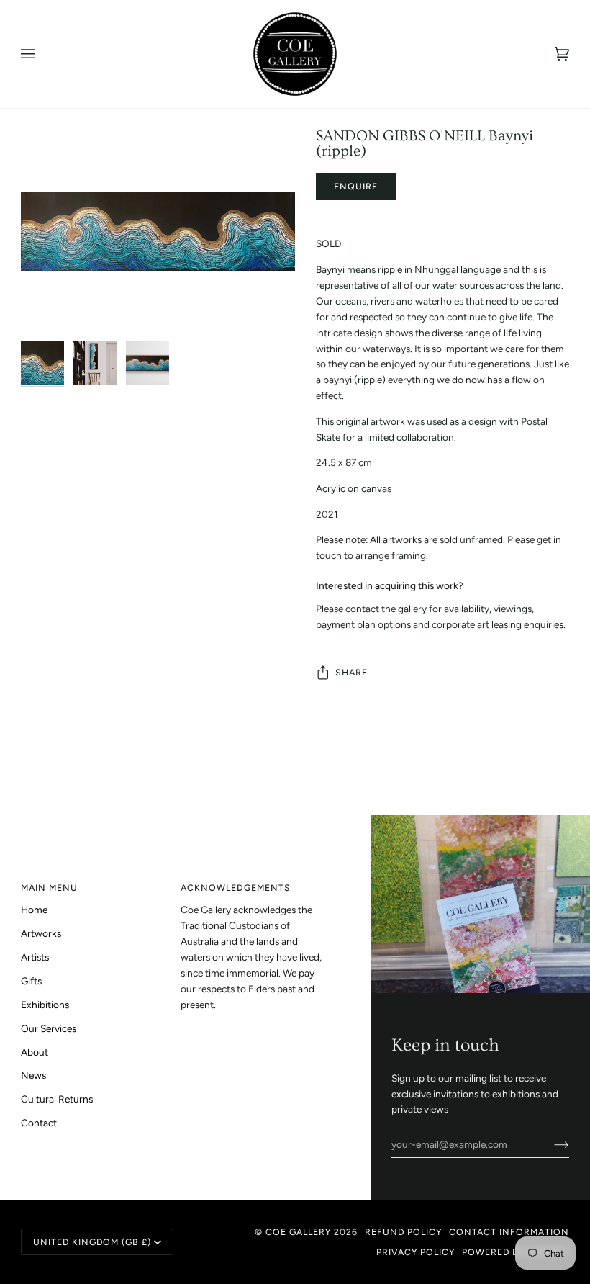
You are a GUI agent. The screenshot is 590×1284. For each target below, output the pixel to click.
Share (351, 672)
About (34, 1052)
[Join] (550, 1144)
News (33, 1075)
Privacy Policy (415, 1252)
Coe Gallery (298, 1231)
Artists (35, 957)
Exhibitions (45, 1004)
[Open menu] (42, 54)
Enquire (356, 186)
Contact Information (509, 1231)
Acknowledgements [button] (236, 887)
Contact (39, 1122)
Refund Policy (403, 1231)
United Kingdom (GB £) (92, 1241)
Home (34, 909)
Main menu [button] (49, 887)
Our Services (48, 1028)
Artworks (41, 933)
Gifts (31, 981)
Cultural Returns (57, 1099)
